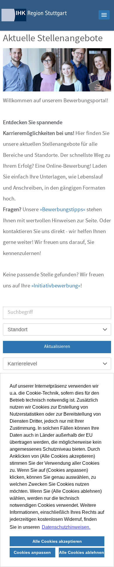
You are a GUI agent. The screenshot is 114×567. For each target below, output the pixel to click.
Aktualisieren (57, 347)
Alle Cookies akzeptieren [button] (57, 541)
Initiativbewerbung (56, 286)
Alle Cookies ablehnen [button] (81, 552)
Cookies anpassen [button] (32, 552)
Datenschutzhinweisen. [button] (66, 527)
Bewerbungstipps (62, 210)
